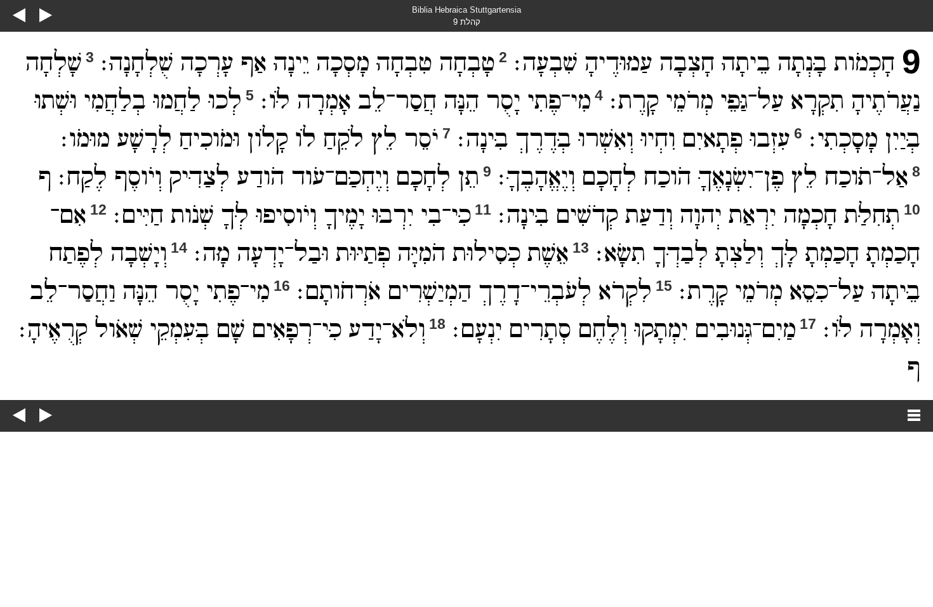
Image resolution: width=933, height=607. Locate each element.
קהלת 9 (466, 22)
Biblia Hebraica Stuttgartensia (466, 10)
